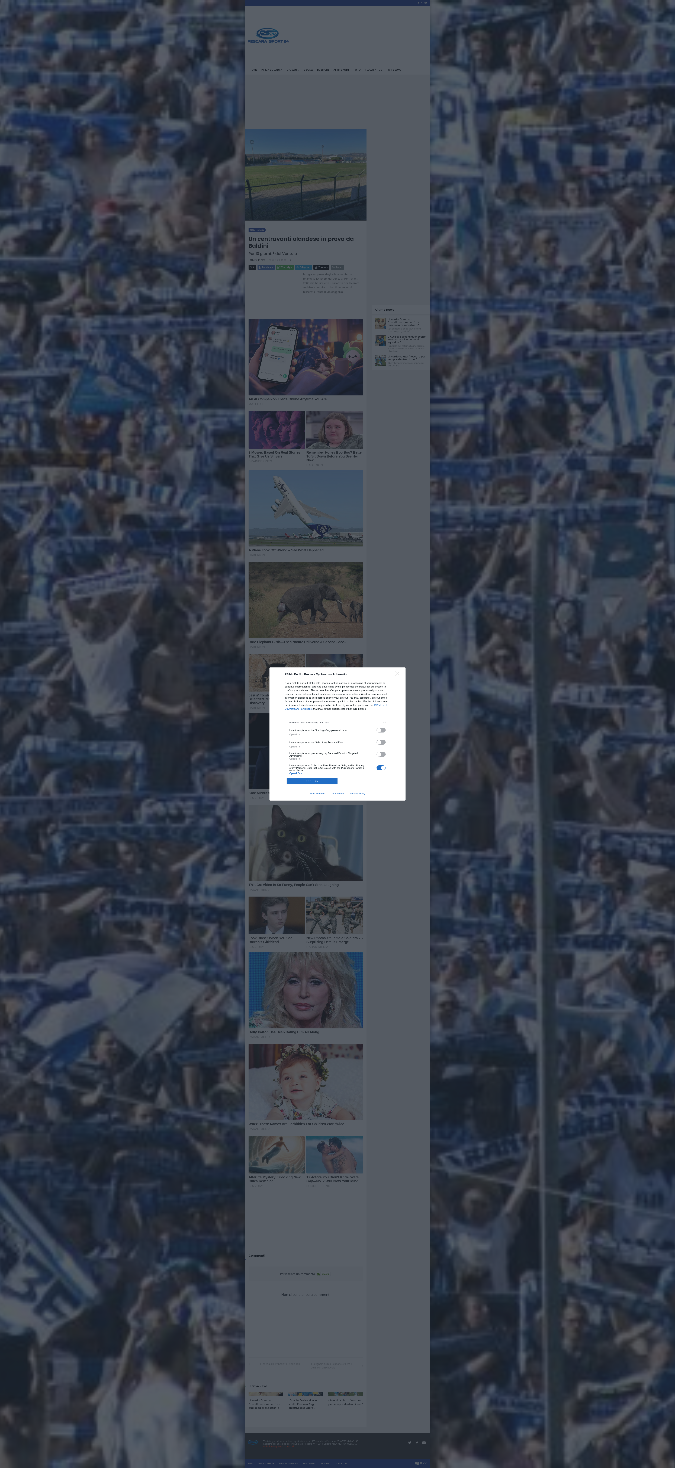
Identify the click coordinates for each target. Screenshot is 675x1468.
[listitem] (337, 722)
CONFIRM (312, 781)
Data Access (337, 793)
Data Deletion (317, 793)
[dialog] (337, 734)
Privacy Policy (357, 793)
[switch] (381, 730)
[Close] (398, 674)
